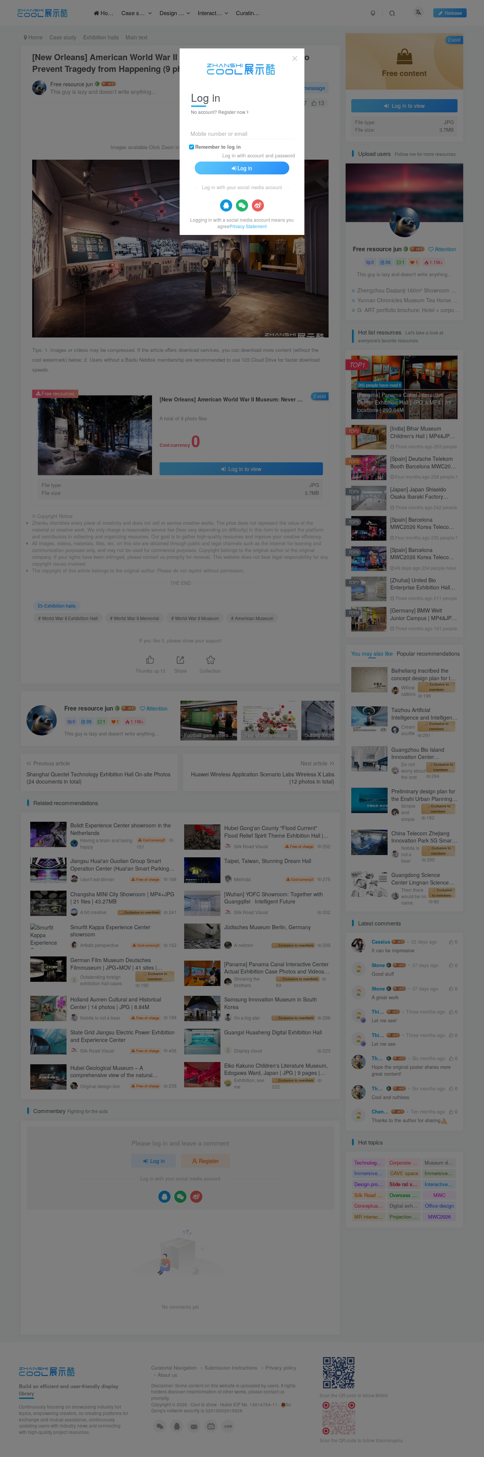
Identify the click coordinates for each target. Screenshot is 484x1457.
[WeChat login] (242, 205)
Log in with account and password (258, 155)
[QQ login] (226, 205)
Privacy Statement (248, 226)
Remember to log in (218, 146)
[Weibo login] (258, 205)
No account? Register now (218, 112)
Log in (244, 168)
